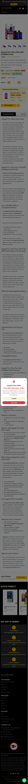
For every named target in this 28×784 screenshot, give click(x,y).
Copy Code (14, 402)
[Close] (25, 380)
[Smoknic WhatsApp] (24, 780)
